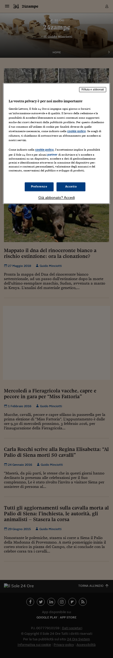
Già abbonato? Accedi (56, 197)
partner (52, 154)
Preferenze (39, 186)
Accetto (71, 186)
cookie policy (76, 131)
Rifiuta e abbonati (92, 89)
